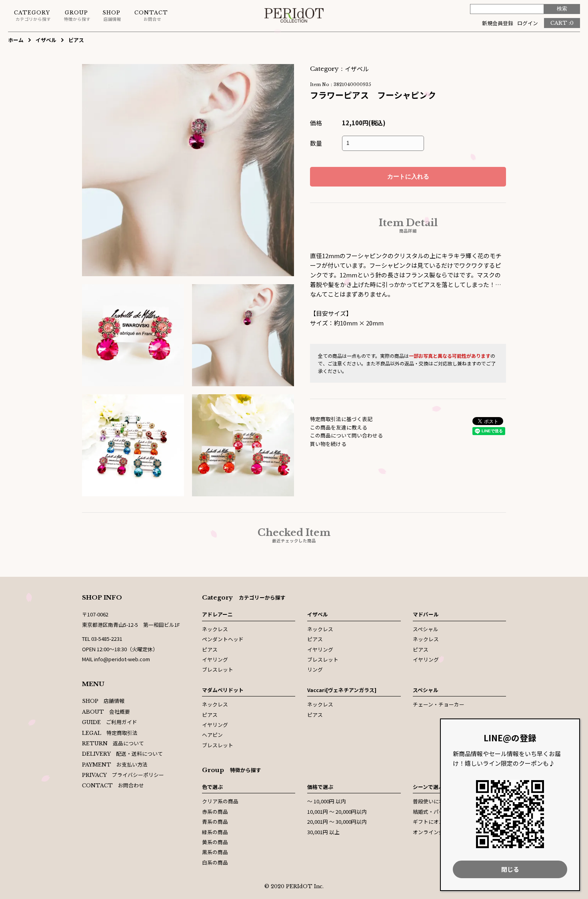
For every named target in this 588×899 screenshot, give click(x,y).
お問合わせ (113, 785)
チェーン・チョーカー (438, 704)
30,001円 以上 (323, 832)
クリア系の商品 (220, 801)
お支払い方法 (115, 764)
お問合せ (151, 16)
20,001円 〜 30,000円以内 (337, 821)
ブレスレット (217, 669)
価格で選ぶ (320, 787)
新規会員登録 (497, 23)
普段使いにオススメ (436, 801)
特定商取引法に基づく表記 (341, 419)
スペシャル (425, 629)
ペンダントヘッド (223, 639)
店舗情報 (111, 16)
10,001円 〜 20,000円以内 (337, 811)
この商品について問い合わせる (346, 435)
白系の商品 (215, 862)
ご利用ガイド (109, 722)
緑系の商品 (215, 832)
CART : (562, 23)
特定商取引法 (110, 732)
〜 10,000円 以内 (326, 801)
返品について (113, 743)
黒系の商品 (215, 852)
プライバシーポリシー (123, 775)
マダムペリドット (223, 690)
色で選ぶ (212, 787)
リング (315, 669)
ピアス (76, 40)
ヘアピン (212, 734)
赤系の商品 (215, 811)
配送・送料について (122, 753)
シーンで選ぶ (428, 787)
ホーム (16, 40)
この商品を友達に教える (338, 427)
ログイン (527, 23)
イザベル (46, 40)
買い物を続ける (328, 443)
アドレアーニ (217, 614)
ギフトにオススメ (433, 821)
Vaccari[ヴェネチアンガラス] (341, 690)
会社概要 (106, 711)
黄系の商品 (215, 842)
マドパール (426, 614)
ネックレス (215, 629)
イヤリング (215, 659)
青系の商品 (215, 821)
